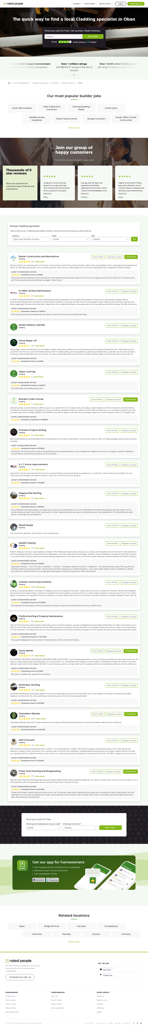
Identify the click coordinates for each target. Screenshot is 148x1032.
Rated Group (102, 1000)
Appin (22, 926)
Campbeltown (111, 926)
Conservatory (111, 108)
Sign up (54, 996)
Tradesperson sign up (20, 977)
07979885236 (130, 772)
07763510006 (130, 651)
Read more (47, 193)
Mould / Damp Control (66, 119)
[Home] (9, 83)
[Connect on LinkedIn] (141, 1023)
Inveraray (126, 934)
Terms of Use (89, 1023)
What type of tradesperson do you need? (43, 824)
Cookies (110, 1023)
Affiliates (100, 1008)
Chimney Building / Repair (81, 108)
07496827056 (130, 399)
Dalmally (66, 934)
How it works (11, 1004)
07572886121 (131, 714)
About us (100, 996)
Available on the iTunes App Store (38, 880)
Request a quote (115, 257)
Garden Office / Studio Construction (126, 118)
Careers (100, 1004)
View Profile (98, 257)
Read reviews (40, 262)
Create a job (10, 996)
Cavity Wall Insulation (22, 108)
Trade (54, 236)
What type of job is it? (72, 824)
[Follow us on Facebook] (137, 1023)
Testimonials (11, 1000)
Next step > (110, 828)
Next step (93, 36)
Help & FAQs (11, 1008)
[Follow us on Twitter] (133, 1023)
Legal (99, 1012)
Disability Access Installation (37, 118)
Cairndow (81, 926)
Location (15, 236)
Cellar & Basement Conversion (51, 108)
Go (134, 239)
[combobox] (31, 239)
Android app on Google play (52, 880)
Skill (93, 236)
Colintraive (37, 934)
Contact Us (126, 1023)
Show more (74, 128)
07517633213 (131, 257)
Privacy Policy (101, 1023)
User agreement (12, 1012)
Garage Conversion (96, 119)
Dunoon (96, 934)
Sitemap (118, 1023)
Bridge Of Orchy (51, 926)
